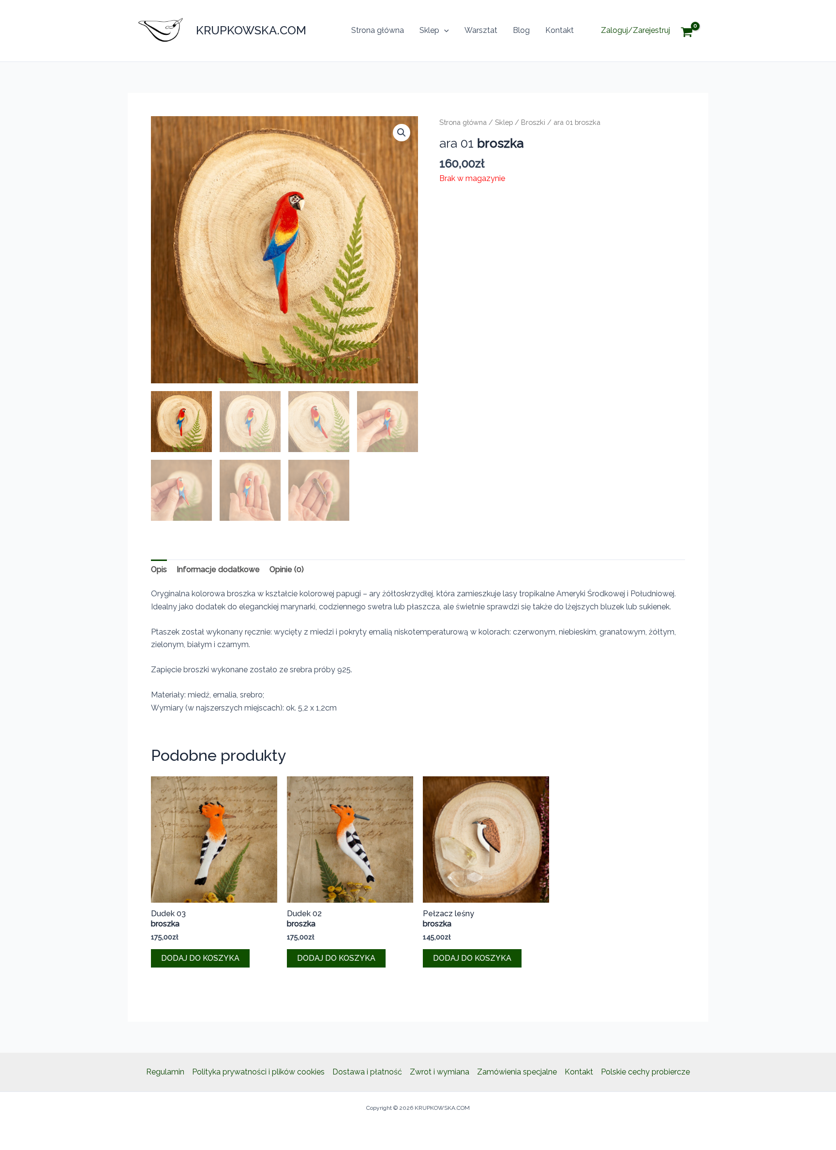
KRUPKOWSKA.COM (251, 30)
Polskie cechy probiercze (645, 1071)
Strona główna (377, 30)
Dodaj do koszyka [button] (200, 958)
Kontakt (559, 30)
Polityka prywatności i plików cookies (258, 1071)
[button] (444, 30)
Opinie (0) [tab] (286, 569)
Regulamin (165, 1071)
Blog (521, 30)
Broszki (533, 122)
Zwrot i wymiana (439, 1071)
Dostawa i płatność (367, 1071)
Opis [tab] (159, 569)
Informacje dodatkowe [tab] (218, 569)
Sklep (429, 30)
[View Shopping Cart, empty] (694, 30)
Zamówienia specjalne (517, 1071)
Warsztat (480, 30)
